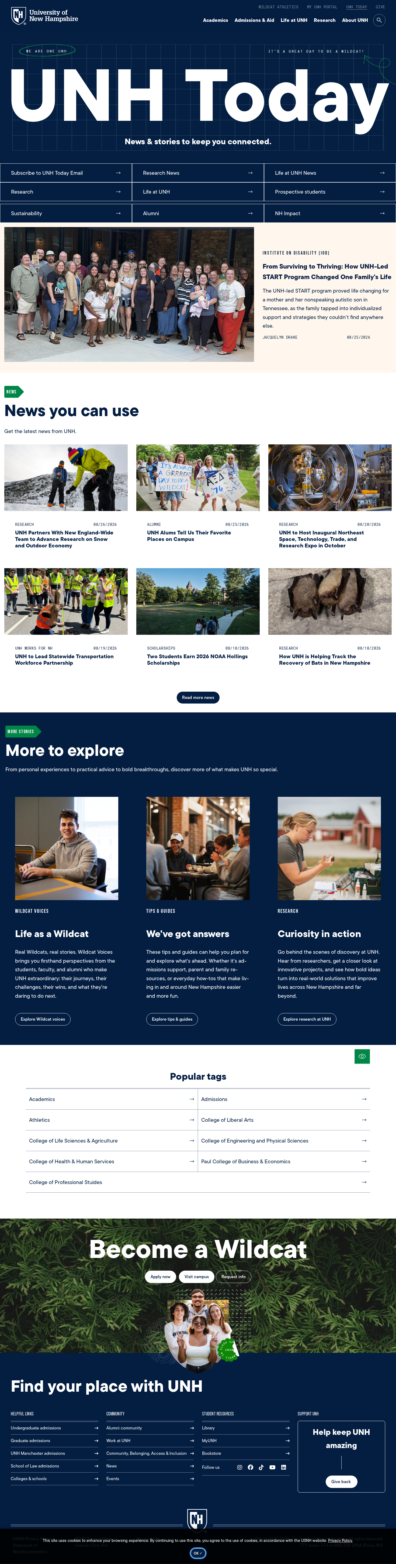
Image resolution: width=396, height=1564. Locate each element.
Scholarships (161, 648)
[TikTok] (262, 1468)
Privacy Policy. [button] (340, 1541)
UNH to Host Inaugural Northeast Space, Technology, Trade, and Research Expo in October (321, 539)
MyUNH (209, 1441)
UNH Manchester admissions (38, 1453)
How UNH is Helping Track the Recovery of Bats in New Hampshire (324, 659)
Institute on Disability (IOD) (296, 253)
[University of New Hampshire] (49, 16)
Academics (215, 20)
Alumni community (124, 1428)
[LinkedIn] (285, 1468)
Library (208, 1428)
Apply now (161, 1277)
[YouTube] (273, 1468)
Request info (233, 1277)
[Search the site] (379, 20)
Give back (341, 1482)
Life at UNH (294, 20)
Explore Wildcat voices (43, 1019)
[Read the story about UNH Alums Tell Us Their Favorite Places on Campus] (198, 477)
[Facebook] (252, 1468)
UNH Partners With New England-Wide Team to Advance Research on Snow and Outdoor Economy (64, 539)
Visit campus (197, 1277)
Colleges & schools (29, 1479)
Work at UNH (118, 1441)
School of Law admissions (35, 1466)
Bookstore (211, 1453)
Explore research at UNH (307, 1019)
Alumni (154, 524)
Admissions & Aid (254, 20)
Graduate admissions (30, 1441)
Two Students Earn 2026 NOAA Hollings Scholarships (197, 659)
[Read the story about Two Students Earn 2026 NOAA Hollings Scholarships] (198, 601)
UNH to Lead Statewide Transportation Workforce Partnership (64, 659)
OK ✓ (198, 1553)
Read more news (198, 697)
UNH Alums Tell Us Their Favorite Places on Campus (189, 535)
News (111, 1466)
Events (112, 1479)
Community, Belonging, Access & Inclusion (146, 1453)
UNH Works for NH (34, 648)
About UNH (355, 20)
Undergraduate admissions (36, 1428)
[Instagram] (241, 1468)
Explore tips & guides (172, 1019)
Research (325, 20)
